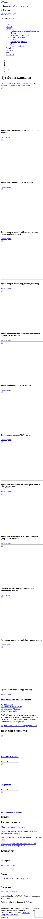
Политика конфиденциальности (24, 726)
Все (2, 83)
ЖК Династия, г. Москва (11, 812)
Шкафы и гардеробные (20, 35)
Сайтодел (29, 902)
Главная (9, 27)
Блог (8, 52)
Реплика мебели (17, 46)
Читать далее (6, 137)
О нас (8, 24)
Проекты (9, 50)
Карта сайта (6, 726)
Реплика (26, 85)
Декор (13, 44)
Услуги (8, 29)
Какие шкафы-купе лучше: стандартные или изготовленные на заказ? (19, 832)
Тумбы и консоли (18, 37)
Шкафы (13, 83)
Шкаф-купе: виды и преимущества (15, 827)
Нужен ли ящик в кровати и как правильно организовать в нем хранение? (18, 845)
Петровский (6, 785)
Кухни (13, 33)
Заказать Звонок (7, 18)
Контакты (10, 55)
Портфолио (10, 48)
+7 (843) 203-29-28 (8, 14)
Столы (13, 39)
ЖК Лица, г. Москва (10, 757)
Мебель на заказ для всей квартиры (25, 31)
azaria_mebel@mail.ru (9, 892)
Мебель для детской (19, 42)
